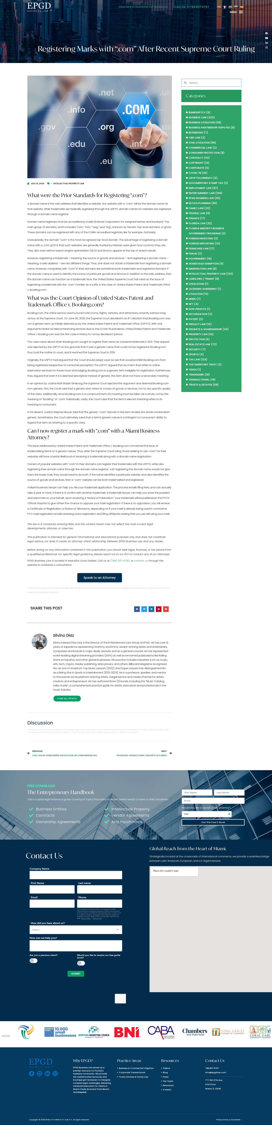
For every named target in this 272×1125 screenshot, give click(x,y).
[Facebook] (266, 33)
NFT (191, 304)
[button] (241, 12)
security (195, 349)
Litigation (196, 294)
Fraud (193, 253)
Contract (196, 158)
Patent (193, 319)
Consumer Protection (204, 153)
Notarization (198, 314)
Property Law (198, 334)
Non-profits (197, 309)
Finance (194, 218)
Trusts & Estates (200, 385)
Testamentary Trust (203, 364)
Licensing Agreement (203, 289)
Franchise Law (199, 248)
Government (197, 258)
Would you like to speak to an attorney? (206, 808)
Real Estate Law (199, 344)
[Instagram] (266, 47)
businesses (196, 132)
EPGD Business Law (201, 198)
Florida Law (197, 223)
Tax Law (194, 359)
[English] (219, 7)
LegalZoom (196, 284)
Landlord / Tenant (201, 279)
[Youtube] (266, 38)
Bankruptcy (197, 112)
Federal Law (197, 213)
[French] (225, 7)
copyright (196, 163)
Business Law (198, 117)
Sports (194, 354)
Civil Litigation (199, 142)
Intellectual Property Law (68, 183)
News (192, 299)
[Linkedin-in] (266, 42)
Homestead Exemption (204, 263)
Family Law (196, 208)
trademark (196, 374)
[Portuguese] (230, 7)
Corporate (196, 168)
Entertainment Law (202, 193)
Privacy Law (197, 324)
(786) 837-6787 (120, 560)
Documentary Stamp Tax (206, 183)
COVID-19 (195, 173)
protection (197, 339)
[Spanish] (242, 7)
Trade (193, 369)
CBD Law (194, 137)
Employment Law (200, 188)
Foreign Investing (201, 238)
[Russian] (236, 7)
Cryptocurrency (201, 178)
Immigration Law (200, 269)
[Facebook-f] (31, 1073)
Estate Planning (200, 203)
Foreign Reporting (201, 243)
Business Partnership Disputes (209, 127)
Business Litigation (202, 122)
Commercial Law (200, 148)
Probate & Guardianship (205, 329)
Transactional (199, 379)
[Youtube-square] (39, 1073)
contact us (141, 560)
